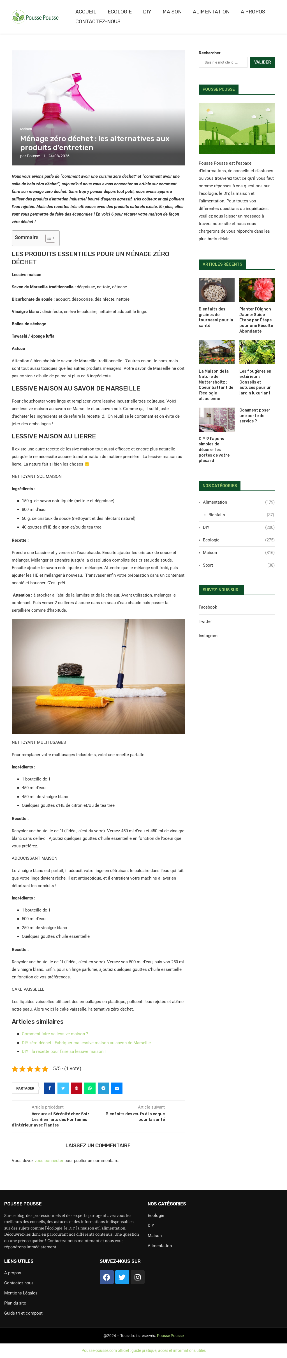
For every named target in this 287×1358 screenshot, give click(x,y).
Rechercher (210, 52)
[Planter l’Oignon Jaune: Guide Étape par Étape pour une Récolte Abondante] (257, 290)
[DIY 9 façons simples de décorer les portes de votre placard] (217, 420)
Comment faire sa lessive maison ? (55, 1033)
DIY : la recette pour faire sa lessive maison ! (64, 1051)
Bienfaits (241, 514)
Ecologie (120, 12)
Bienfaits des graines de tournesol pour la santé (216, 317)
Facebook (208, 607)
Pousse (33, 156)
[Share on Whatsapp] (90, 1088)
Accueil (85, 12)
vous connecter (48, 1160)
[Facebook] (107, 1277)
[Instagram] (138, 1277)
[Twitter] (122, 1277)
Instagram (208, 635)
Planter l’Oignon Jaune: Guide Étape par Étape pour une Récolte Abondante (256, 320)
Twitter (205, 621)
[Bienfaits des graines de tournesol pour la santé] (217, 290)
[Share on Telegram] (103, 1088)
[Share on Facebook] (49, 1088)
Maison (172, 12)
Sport (239, 565)
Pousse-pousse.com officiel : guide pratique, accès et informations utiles (144, 1350)
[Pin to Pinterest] (76, 1088)
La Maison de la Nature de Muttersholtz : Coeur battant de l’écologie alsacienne (216, 385)
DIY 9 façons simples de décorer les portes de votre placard (214, 449)
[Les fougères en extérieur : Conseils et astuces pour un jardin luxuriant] (257, 352)
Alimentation (211, 12)
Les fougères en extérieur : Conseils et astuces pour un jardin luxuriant (255, 382)
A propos (253, 12)
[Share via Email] (116, 1088)
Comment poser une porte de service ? (254, 416)
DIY (147, 12)
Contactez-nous (98, 21)
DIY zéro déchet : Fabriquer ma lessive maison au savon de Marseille (86, 1042)
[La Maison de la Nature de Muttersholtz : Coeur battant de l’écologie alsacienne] (217, 352)
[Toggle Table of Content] (47, 238)
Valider (262, 62)
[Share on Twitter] (63, 1088)
